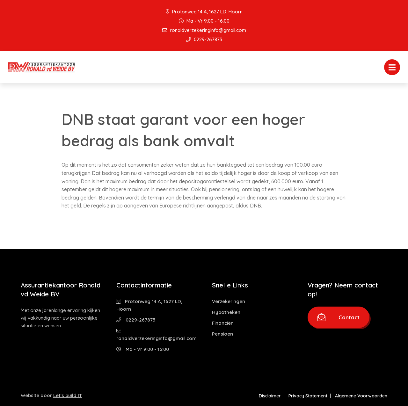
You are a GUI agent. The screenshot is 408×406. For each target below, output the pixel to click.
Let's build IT (67, 395)
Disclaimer (270, 396)
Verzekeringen (228, 301)
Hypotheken (226, 312)
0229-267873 (207, 39)
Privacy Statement (307, 396)
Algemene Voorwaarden (361, 396)
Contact (349, 317)
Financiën (223, 323)
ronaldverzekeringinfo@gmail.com (207, 30)
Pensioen (222, 334)
